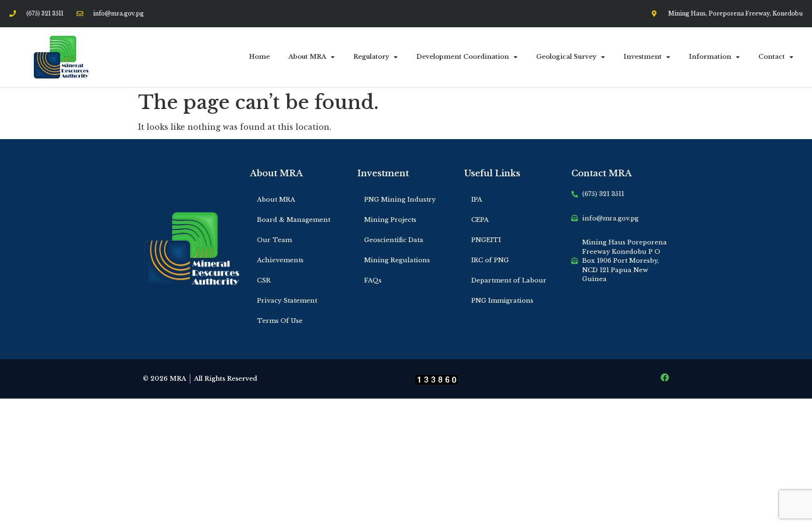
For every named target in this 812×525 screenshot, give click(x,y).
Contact (771, 57)
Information (710, 57)
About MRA (307, 57)
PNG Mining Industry (400, 200)
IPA (476, 200)
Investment (643, 57)
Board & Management (293, 220)
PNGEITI (486, 240)
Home (259, 57)
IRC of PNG (490, 260)
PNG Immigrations (502, 301)
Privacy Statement (287, 301)
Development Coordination (462, 57)
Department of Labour (509, 280)
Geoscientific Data (393, 240)
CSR (264, 280)
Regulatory (371, 57)
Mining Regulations (397, 260)
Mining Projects (390, 220)
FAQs (373, 280)
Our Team (274, 240)
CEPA (480, 220)
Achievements (280, 260)
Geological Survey (566, 57)
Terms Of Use (280, 321)
